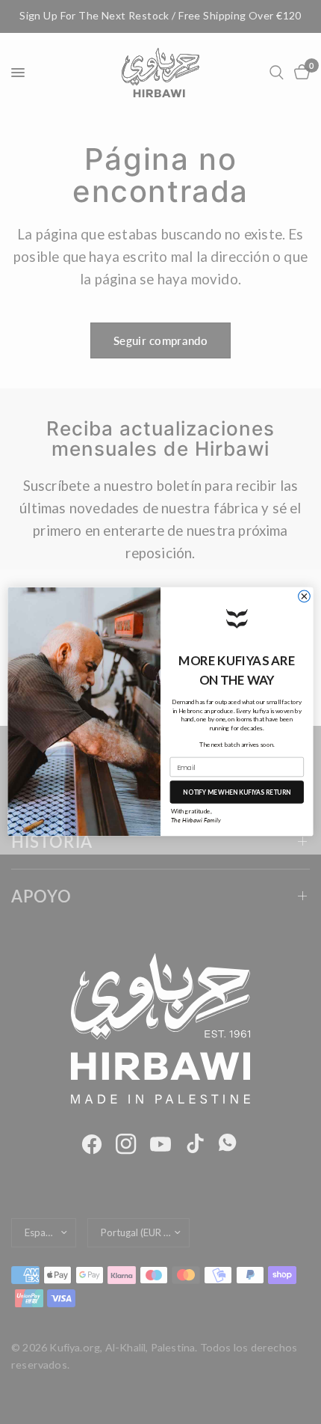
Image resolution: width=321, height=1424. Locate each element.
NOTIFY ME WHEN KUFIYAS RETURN (236, 792)
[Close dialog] (305, 596)
